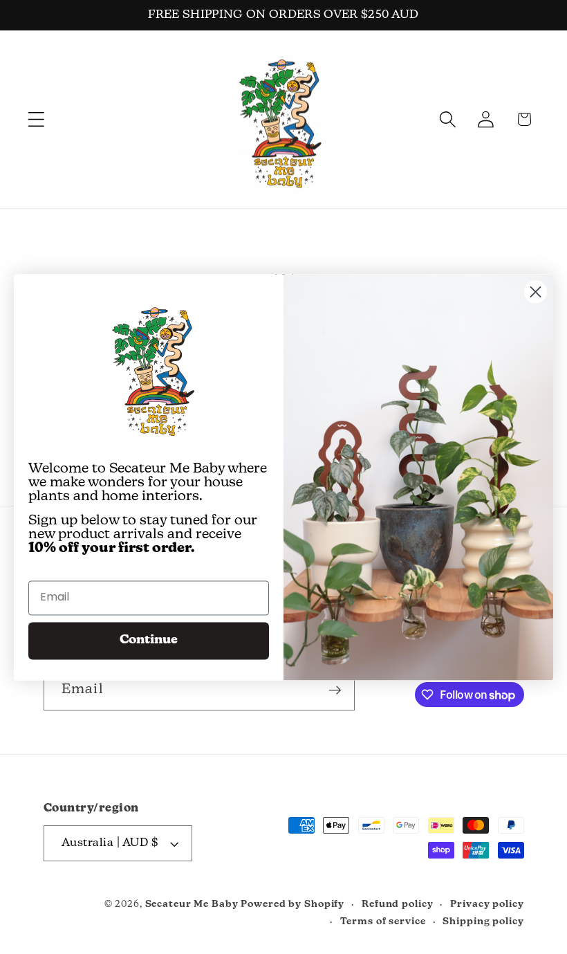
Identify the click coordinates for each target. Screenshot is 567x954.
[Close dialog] (535, 291)
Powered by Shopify (292, 904)
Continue (149, 640)
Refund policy (397, 904)
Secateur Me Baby (192, 904)
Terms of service (383, 921)
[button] (36, 119)
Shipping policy (483, 921)
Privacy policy (486, 904)
